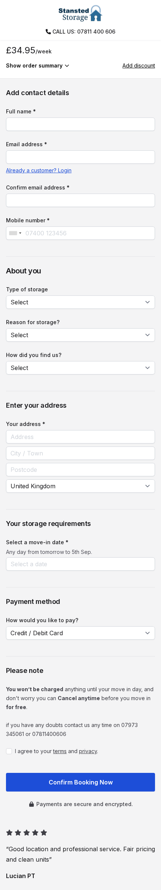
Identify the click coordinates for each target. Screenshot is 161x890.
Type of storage (27, 289)
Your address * (25, 424)
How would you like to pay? (42, 620)
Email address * (26, 144)
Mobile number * (28, 220)
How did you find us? (33, 355)
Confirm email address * (38, 187)
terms (60, 751)
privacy (88, 751)
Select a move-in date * (37, 542)
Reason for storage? (33, 322)
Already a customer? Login (39, 170)
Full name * (21, 111)
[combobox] (15, 233)
